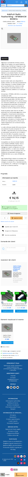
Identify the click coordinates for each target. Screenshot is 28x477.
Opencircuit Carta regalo (12, 429)
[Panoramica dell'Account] (20, 2)
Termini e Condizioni (13, 405)
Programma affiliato (13, 433)
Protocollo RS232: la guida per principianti (13, 447)
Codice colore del (13, 435)
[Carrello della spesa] (24, 2)
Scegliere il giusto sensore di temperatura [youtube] (13, 443)
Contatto (13, 377)
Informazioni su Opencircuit (13, 412)
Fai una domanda (11, 247)
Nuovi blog (13, 439)
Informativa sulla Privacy (12, 407)
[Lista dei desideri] (15, 2)
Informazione (13, 398)
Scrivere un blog (13, 431)
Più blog (12, 449)
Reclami (12, 409)
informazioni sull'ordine (13, 401)
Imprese (12, 375)
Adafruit (14, 181)
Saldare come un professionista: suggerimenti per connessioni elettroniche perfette (13, 441)
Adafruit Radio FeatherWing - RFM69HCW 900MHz (17, 268)
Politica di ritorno (13, 403)
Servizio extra (13, 427)
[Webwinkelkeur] (14, 469)
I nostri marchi (12, 421)
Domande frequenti (13, 423)
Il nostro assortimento (13, 419)
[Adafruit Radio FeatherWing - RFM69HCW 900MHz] (7, 274)
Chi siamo (13, 415)
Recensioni (13, 417)
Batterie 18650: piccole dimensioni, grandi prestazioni (13, 445)
